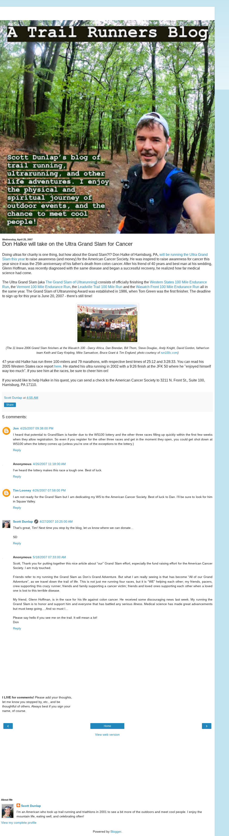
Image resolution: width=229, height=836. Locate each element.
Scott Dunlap (23, 521)
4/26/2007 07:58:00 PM (49, 490)
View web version (107, 734)
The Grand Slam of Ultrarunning (71, 282)
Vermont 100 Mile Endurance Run (43, 287)
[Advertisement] (107, 12)
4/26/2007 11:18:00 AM (49, 464)
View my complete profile (18, 822)
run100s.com (169, 352)
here (57, 366)
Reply (17, 450)
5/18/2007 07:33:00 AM (49, 557)
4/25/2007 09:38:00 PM (36, 428)
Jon (16, 428)
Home (107, 726)
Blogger (115, 831)
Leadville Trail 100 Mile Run (100, 287)
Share (10, 404)
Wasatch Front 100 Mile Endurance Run (167, 287)
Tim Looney (22, 490)
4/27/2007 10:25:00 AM (56, 521)
